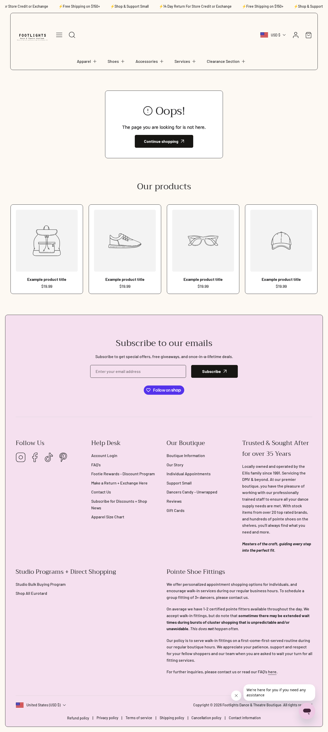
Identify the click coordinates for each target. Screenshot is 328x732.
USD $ (275, 35)
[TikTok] (49, 457)
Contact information (245, 718)
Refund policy (78, 718)
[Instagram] (21, 457)
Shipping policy (172, 718)
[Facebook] (35, 457)
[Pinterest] (63, 457)
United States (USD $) (43, 705)
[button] (87, 61)
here (272, 671)
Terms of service (139, 718)
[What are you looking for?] (72, 35)
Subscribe (211, 371)
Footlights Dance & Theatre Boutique (251, 705)
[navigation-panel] (59, 35)
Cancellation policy (206, 718)
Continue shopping (161, 141)
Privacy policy (107, 718)
